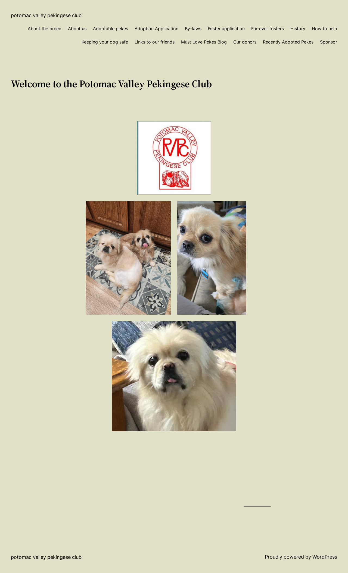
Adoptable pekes (110, 28)
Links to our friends (155, 42)
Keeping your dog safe (105, 42)
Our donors (244, 42)
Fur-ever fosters (267, 28)
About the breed (44, 28)
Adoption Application (156, 28)
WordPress (324, 557)
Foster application (226, 28)
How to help (324, 28)
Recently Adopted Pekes (288, 42)
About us (77, 28)
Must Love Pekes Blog (204, 42)
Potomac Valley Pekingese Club (46, 15)
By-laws (193, 28)
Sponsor (328, 42)
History (297, 28)
